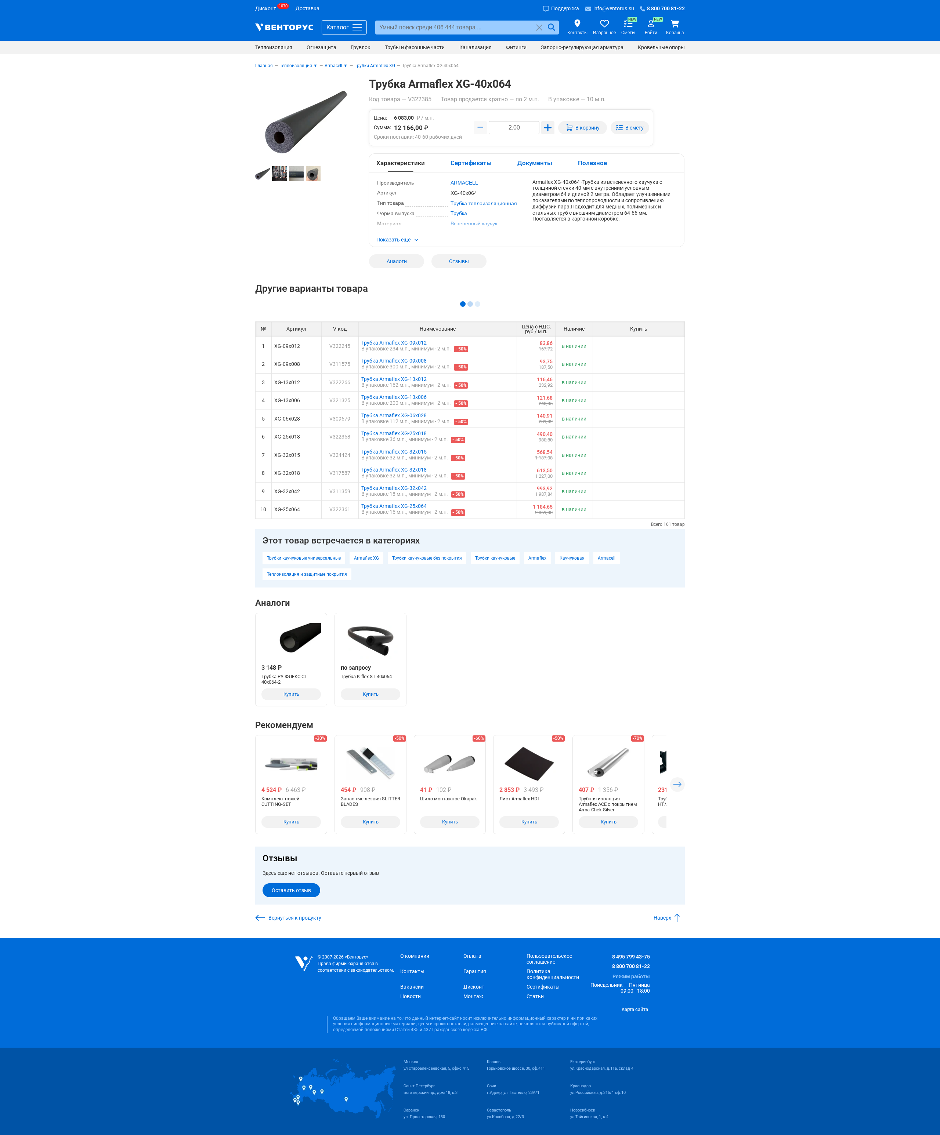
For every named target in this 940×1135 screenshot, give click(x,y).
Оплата (472, 956)
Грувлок (360, 47)
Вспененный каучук (474, 223)
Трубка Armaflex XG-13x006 (394, 397)
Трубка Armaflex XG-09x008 (394, 361)
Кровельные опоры (661, 47)
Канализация (475, 47)
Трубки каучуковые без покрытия (427, 558)
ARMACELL (464, 183)
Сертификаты (471, 163)
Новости (410, 996)
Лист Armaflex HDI (519, 798)
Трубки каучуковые (495, 558)
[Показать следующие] (677, 784)
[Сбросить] (539, 27)
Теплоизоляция (273, 47)
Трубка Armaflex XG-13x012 (394, 379)
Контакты (412, 971)
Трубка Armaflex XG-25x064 (394, 506)
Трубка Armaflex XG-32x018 (394, 470)
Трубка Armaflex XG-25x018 (394, 433)
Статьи (535, 996)
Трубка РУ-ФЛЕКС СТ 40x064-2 (284, 679)
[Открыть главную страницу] (284, 27)
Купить (291, 694)
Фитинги (516, 47)
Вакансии (412, 987)
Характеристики (400, 163)
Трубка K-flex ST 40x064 (366, 676)
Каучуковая (572, 558)
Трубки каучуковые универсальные (304, 558)
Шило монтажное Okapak (448, 798)
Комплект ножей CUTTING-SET (280, 801)
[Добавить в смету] (630, 127)
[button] (526, 240)
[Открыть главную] (304, 963)
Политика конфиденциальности (553, 974)
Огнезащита (321, 47)
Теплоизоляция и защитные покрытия (307, 574)
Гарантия (474, 971)
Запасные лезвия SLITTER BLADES (370, 801)
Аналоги (397, 261)
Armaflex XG (366, 558)
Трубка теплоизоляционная (484, 203)
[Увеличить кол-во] (547, 127)
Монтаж (473, 996)
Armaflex (537, 558)
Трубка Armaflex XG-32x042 (394, 488)
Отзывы (459, 261)
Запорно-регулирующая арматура (582, 47)
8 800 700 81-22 (631, 966)
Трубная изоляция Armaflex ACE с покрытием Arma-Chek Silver (608, 804)
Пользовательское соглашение (549, 959)
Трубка (459, 213)
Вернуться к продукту (294, 918)
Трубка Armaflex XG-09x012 (394, 343)
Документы (534, 163)
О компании (414, 956)
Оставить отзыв (291, 890)
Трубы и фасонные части (415, 47)
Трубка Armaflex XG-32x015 (394, 452)
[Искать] (551, 27)
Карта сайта (635, 1009)
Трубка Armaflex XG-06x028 (394, 415)
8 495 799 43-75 (631, 957)
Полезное (592, 163)
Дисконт (473, 987)
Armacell (606, 558)
